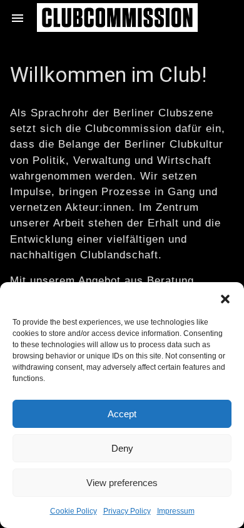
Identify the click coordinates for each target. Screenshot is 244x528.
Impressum (176, 511)
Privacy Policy (127, 511)
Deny (122, 448)
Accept (122, 414)
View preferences (122, 482)
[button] (225, 298)
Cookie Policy (73, 511)
